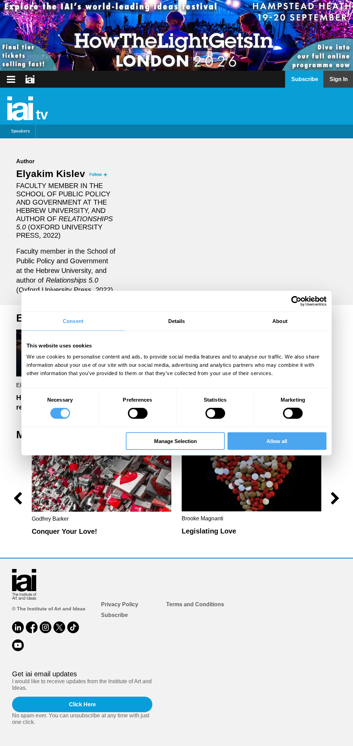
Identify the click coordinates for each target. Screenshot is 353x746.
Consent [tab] (73, 321)
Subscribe (114, 615)
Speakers (20, 131)
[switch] (138, 413)
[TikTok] (73, 627)
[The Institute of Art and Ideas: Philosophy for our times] (11, 79)
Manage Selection (175, 441)
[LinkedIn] (18, 627)
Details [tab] (176, 321)
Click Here (82, 704)
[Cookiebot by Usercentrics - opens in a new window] (296, 301)
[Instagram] (45, 627)
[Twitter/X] (59, 627)
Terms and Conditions (195, 604)
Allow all (276, 441)
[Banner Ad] (176, 35)
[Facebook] (32, 627)
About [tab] (280, 321)
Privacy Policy (119, 604)
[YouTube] (18, 645)
